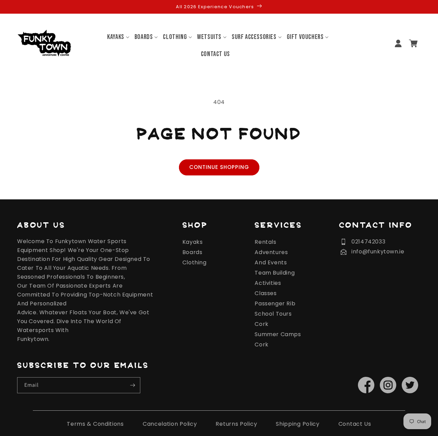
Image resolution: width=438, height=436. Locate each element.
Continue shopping (219, 167)
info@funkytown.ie (377, 251)
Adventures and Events (271, 257)
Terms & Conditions (95, 424)
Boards (192, 252)
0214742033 (368, 242)
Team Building (275, 273)
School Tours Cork (273, 319)
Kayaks (192, 242)
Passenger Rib (275, 303)
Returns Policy (236, 424)
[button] (115, 36)
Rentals (265, 242)
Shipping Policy (298, 424)
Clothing (194, 262)
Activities (268, 283)
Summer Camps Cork (278, 339)
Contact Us (354, 424)
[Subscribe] (132, 385)
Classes (265, 293)
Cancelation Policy (170, 424)
